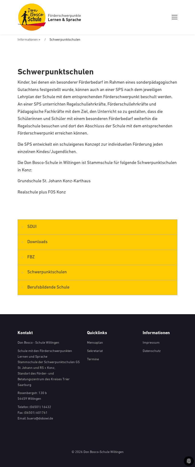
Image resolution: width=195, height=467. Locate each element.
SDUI (32, 227)
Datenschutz (152, 351)
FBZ (31, 257)
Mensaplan (95, 343)
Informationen (28, 40)
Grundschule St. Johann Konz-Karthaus (54, 181)
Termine (93, 359)
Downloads (37, 242)
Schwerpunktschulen (47, 272)
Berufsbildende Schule (48, 287)
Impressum (151, 343)
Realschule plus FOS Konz (42, 192)
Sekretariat (95, 351)
